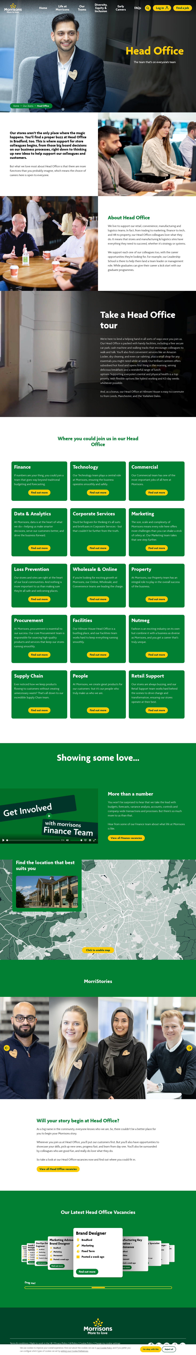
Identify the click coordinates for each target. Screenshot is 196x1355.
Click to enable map (98, 950)
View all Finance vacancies (126, 838)
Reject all (169, 1349)
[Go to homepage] (13, 8)
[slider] (33, 840)
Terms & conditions (19, 1343)
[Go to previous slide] (7, 1048)
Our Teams (82, 8)
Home (43, 8)
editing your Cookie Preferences (74, 1351)
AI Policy (73, 1343)
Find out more (26, 1260)
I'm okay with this (151, 1349)
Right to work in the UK (41, 1343)
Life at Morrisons (62, 8)
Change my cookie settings (107, 1343)
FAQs (137, 8)
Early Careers (121, 8)
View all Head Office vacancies (58, 1169)
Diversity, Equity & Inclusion (101, 8)
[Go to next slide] (189, 1048)
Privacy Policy (60, 1343)
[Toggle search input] (148, 8)
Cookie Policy (86, 1343)
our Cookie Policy (104, 1348)
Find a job (182, 8)
